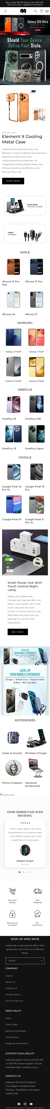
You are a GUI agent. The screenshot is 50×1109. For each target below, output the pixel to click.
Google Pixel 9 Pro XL (34, 521)
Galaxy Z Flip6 (36, 381)
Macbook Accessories (32, 784)
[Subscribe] (41, 961)
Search (9, 976)
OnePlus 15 (9, 418)
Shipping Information (17, 1043)
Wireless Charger (36, 753)
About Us (10, 982)
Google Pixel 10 (11, 519)
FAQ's (9, 1018)
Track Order (12, 1024)
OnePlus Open (34, 448)
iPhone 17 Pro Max (11, 283)
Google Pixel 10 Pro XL (11, 488)
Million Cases (17, 1108)
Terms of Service (14, 1001)
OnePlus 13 (9, 448)
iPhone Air (9, 314)
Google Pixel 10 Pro (34, 488)
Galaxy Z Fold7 (13, 351)
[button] (5, 11)
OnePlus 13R (33, 418)
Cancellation (12, 1037)
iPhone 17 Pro (34, 281)
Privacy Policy (13, 994)
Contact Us (11, 988)
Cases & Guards (12, 753)
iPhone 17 (31, 314)
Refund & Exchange (16, 1031)
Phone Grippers (12, 782)
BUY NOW (18, 632)
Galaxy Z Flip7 (36, 351)
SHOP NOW (13, 181)
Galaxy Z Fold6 (13, 381)
